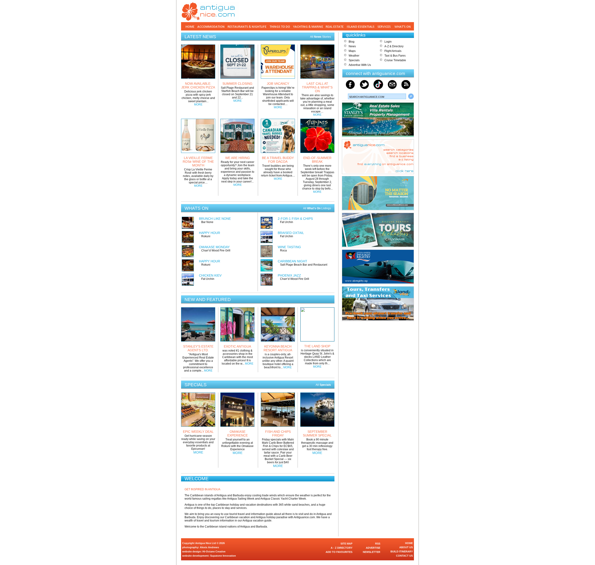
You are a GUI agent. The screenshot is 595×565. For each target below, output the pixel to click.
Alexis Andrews (209, 547)
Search (411, 96)
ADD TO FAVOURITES (339, 552)
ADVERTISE (373, 547)
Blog (351, 41)
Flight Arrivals (392, 51)
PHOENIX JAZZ (289, 275)
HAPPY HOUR (209, 233)
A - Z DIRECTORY (341, 547)
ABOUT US (406, 547)
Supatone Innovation (223, 555)
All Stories (320, 36)
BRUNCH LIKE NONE (215, 218)
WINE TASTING (289, 247)
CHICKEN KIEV (210, 275)
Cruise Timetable (395, 60)
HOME (409, 543)
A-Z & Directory (393, 46)
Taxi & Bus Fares (395, 55)
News (352, 46)
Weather (354, 55)
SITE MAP (346, 543)
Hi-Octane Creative (213, 551)
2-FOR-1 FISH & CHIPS (295, 218)
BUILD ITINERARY (401, 551)
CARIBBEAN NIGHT (292, 261)
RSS (377, 543)
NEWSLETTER (371, 552)
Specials (354, 60)
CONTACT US (404, 555)
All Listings (317, 208)
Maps (352, 51)
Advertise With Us (360, 65)
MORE (198, 104)
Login (388, 41)
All (323, 384)
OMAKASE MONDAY (214, 247)
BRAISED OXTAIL (291, 233)
